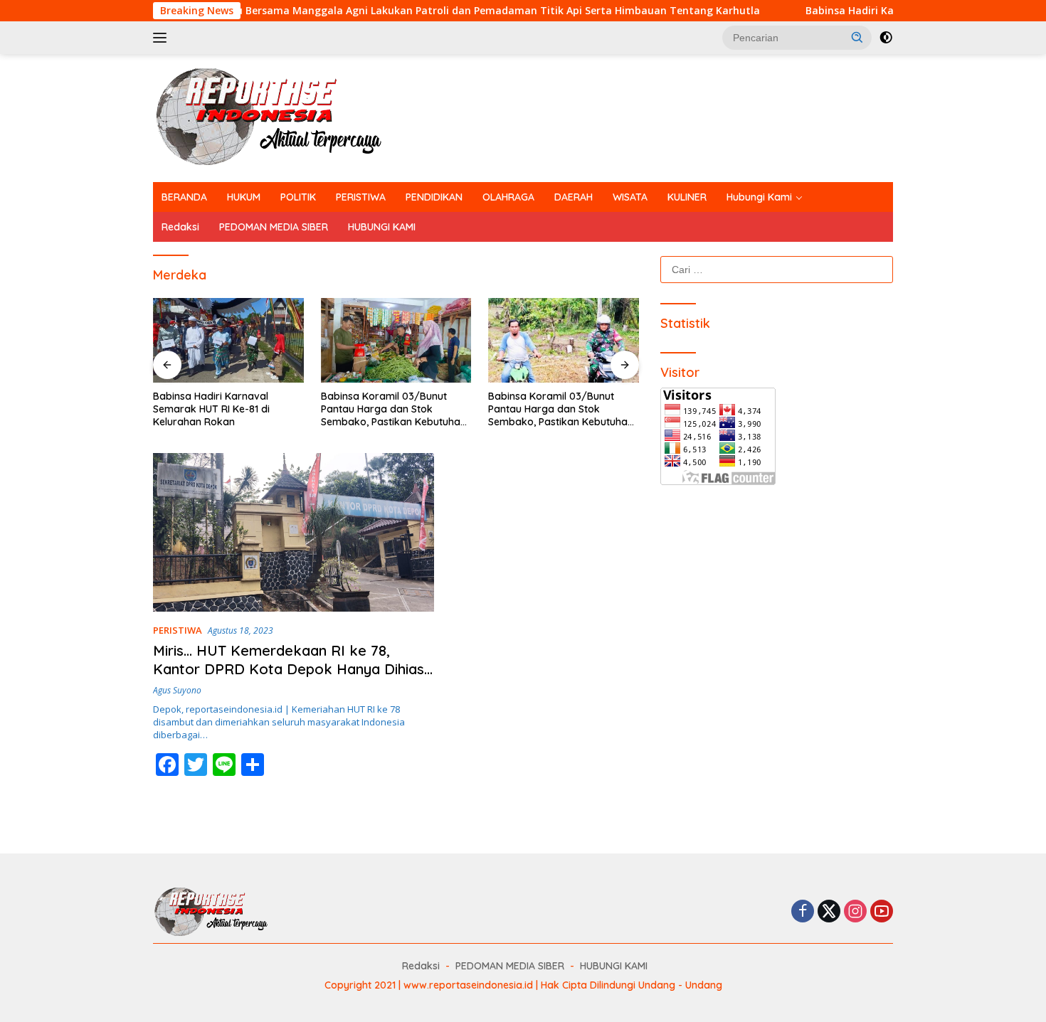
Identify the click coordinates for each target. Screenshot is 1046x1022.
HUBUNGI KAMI (382, 226)
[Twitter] (829, 912)
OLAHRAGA (508, 197)
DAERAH (573, 197)
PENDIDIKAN (434, 197)
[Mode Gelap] (886, 38)
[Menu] (162, 38)
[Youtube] (881, 912)
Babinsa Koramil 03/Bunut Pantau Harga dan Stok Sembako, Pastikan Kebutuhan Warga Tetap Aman (393, 409)
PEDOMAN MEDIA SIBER (273, 226)
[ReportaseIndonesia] (280, 117)
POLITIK (298, 197)
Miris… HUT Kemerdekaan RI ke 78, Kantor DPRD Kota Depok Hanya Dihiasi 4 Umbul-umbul (290, 669)
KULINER (687, 197)
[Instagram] (855, 912)
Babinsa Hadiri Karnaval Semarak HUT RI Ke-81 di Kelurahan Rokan (211, 409)
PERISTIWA (361, 197)
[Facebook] (802, 912)
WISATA (630, 197)
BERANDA (184, 197)
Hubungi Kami (759, 197)
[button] (857, 37)
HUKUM (243, 197)
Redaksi (180, 226)
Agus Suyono (177, 690)
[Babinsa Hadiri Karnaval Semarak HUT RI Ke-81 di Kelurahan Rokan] (228, 340)
